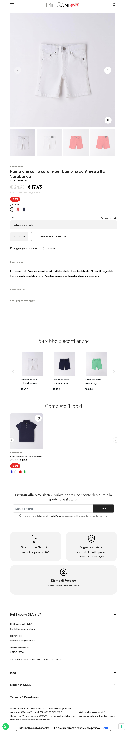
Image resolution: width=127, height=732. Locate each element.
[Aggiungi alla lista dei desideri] (38, 418)
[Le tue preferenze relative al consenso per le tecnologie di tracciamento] (122, 727)
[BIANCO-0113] (12, 209)
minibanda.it (101, 715)
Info (13, 673)
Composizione (18, 289)
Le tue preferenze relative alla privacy (77, 728)
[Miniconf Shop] (62, 4)
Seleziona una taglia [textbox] (23, 224)
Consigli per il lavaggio (22, 300)
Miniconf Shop (20, 685)
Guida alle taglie (109, 218)
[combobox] (63, 224)
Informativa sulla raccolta (34, 728)
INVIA (104, 508)
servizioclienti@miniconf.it (22, 640)
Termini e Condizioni (24, 697)
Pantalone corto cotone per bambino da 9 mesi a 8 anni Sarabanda (60, 174)
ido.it (113, 715)
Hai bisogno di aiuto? (25, 614)
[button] (107, 70)
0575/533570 (17, 652)
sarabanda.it (86, 715)
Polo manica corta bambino (26, 456)
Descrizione (16, 262)
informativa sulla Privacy (51, 516)
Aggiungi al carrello (53, 236)
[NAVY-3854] (24, 209)
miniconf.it (97, 712)
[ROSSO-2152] (18, 209)
